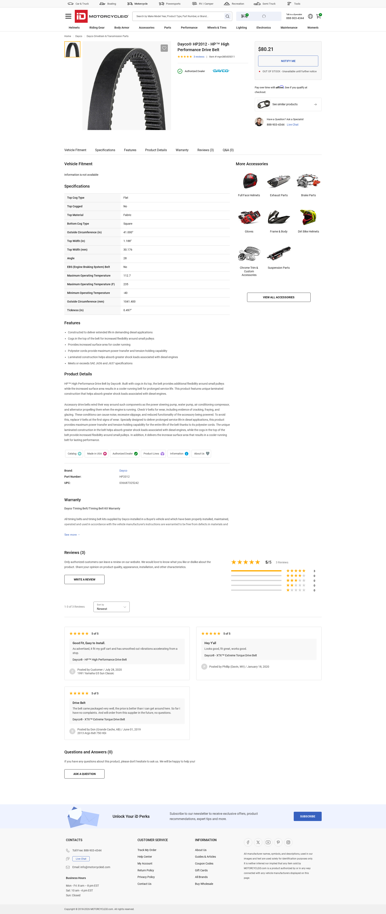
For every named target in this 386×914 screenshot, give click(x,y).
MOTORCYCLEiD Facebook (248, 842)
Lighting (241, 27)
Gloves (249, 231)
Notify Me (288, 61)
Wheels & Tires (216, 27)
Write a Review (84, 579)
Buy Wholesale (204, 883)
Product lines (153, 454)
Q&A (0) (228, 150)
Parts (167, 27)
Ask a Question (84, 774)
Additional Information (178, 454)
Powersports (173, 3)
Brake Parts (308, 195)
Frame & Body (278, 231)
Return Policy (146, 870)
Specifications (105, 150)
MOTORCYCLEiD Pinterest (278, 842)
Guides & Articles (205, 856)
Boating (111, 3)
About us (201, 454)
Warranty (182, 150)
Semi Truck (269, 3)
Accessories (146, 27)
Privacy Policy (146, 877)
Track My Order (147, 850)
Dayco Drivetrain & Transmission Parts (107, 36)
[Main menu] (68, 16)
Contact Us (144, 883)
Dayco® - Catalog (74, 454)
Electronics (264, 27)
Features (130, 150)
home (67, 36)
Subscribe (307, 816)
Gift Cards (201, 870)
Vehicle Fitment (75, 150)
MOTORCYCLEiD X (258, 842)
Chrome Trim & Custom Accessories (249, 271)
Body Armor (121, 27)
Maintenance (289, 27)
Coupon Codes (204, 863)
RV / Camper (206, 3)
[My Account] (310, 16)
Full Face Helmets (249, 195)
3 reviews (199, 56)
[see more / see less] (72, 534)
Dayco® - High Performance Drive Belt (72, 49)
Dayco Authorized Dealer (124, 454)
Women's (312, 27)
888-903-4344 (295, 18)
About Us (200, 850)
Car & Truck (82, 3)
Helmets (74, 27)
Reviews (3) (205, 150)
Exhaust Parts (279, 195)
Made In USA (96, 454)
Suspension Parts (279, 267)
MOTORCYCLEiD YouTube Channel (268, 842)
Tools (297, 3)
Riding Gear (97, 27)
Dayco (78, 36)
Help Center (145, 856)
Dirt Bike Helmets (308, 231)
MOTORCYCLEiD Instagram (288, 842)
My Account (145, 863)
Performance (189, 27)
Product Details (156, 150)
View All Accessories (279, 297)
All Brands (201, 877)
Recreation (238, 3)
